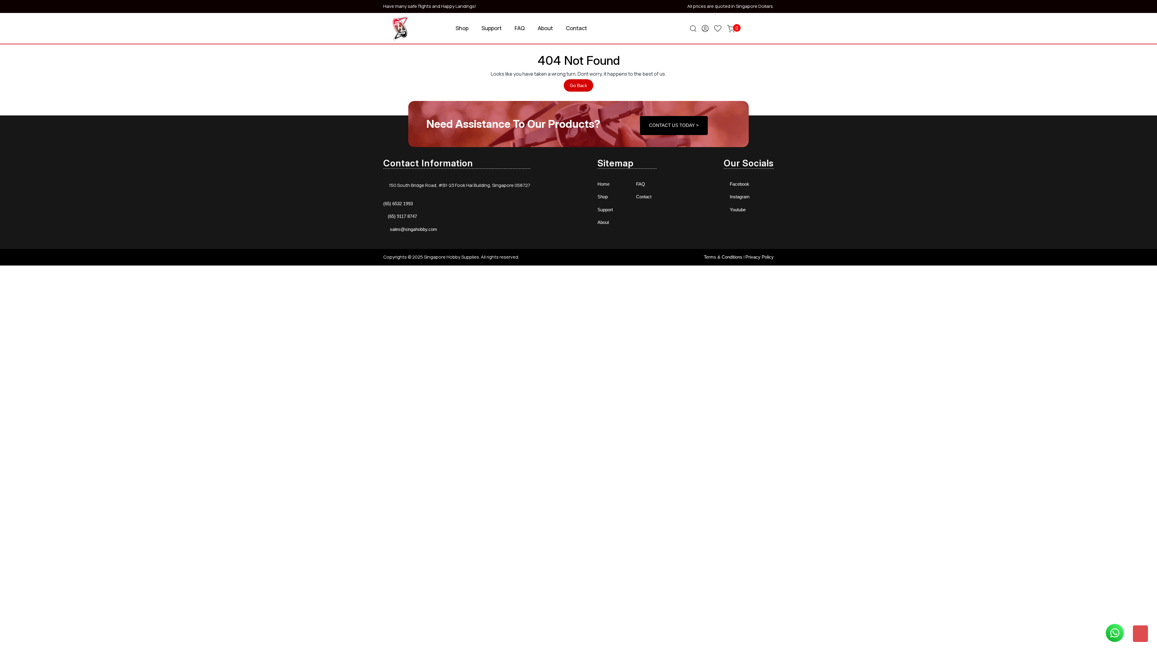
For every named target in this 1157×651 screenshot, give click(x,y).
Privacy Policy (759, 256)
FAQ (520, 28)
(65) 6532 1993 (398, 203)
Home (603, 184)
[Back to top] (1140, 633)
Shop (462, 28)
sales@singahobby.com (413, 229)
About (545, 28)
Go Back (581, 87)
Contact (576, 28)
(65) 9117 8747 (402, 216)
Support (491, 28)
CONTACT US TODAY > (674, 125)
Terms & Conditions (723, 256)
